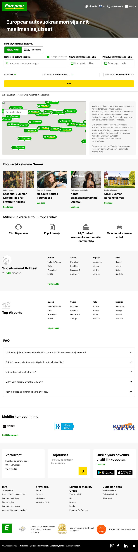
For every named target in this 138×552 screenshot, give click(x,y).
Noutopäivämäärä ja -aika (82, 56)
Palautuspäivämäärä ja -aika (117, 56)
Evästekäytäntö (57, 546)
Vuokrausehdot (73, 546)
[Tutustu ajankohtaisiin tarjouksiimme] (83, 471)
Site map (24, 546)
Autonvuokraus (9, 95)
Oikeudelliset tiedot (39, 546)
